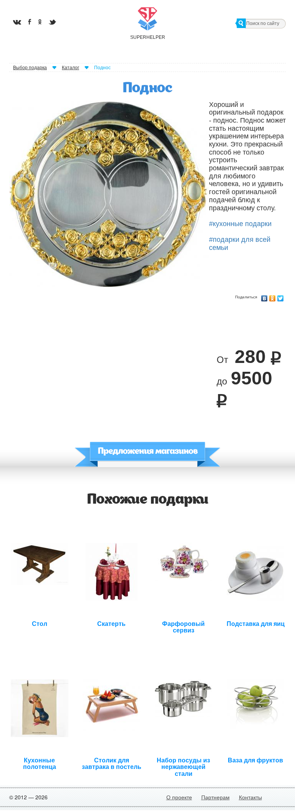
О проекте (179, 797)
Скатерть (111, 624)
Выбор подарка (30, 67)
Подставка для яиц (256, 624)
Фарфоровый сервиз (183, 626)
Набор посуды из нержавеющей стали (183, 763)
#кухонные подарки (240, 224)
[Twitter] (281, 296)
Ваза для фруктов (255, 760)
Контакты (250, 797)
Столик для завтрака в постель (111, 763)
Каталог (70, 67)
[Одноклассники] (272, 296)
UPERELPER (147, 37)
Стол (39, 624)
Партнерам (215, 797)
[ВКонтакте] (264, 296)
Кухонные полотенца (39, 763)
